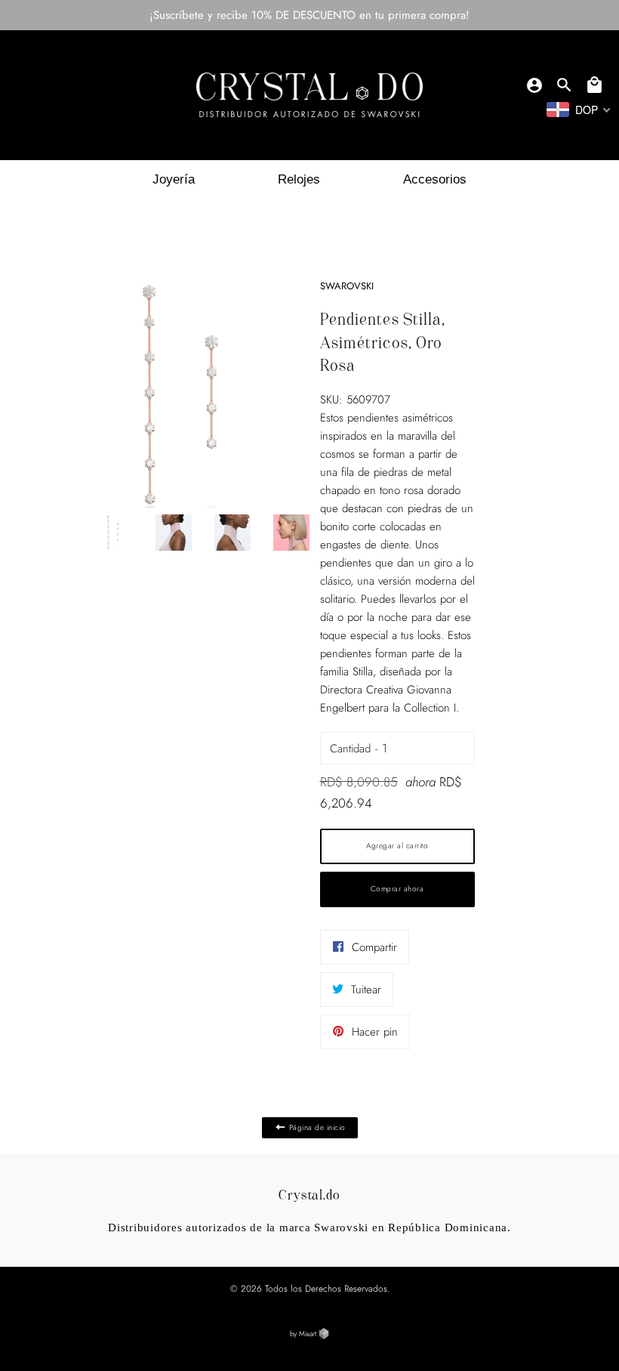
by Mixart (304, 1334)
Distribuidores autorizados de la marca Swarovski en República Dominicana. (309, 1227)
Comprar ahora (397, 888)
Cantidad (350, 748)
